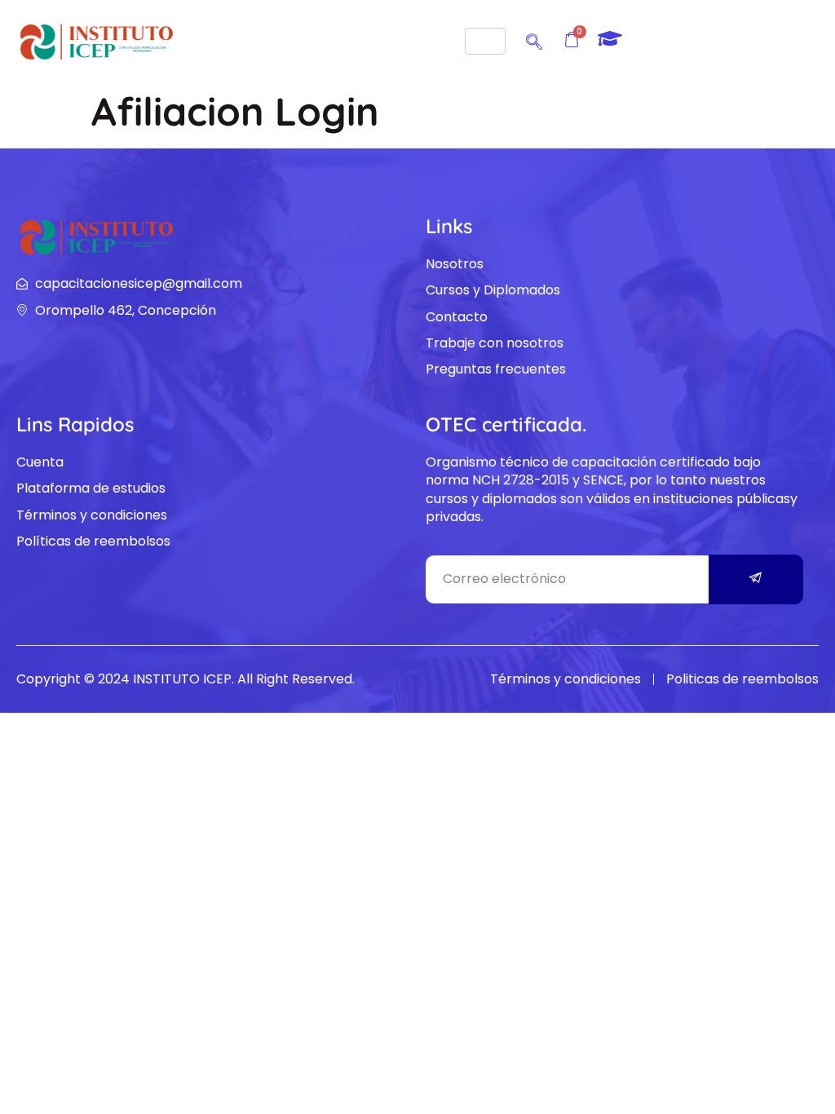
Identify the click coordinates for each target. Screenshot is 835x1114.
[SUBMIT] (756, 579)
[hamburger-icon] (485, 41)
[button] (534, 39)
